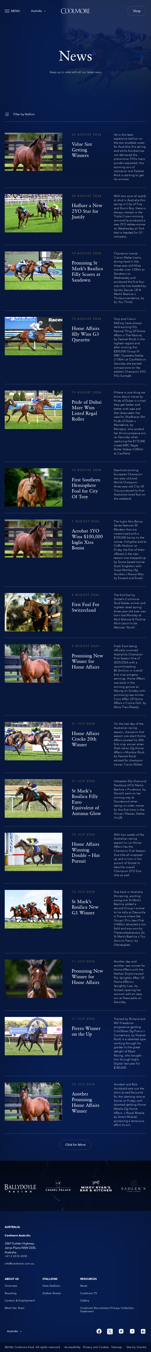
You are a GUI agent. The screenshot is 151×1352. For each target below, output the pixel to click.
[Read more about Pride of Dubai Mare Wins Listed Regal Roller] (75, 423)
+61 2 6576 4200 (16, 1256)
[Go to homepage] (75, 11)
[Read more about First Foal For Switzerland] (75, 612)
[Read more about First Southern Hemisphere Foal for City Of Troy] (75, 487)
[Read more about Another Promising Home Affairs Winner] (75, 1104)
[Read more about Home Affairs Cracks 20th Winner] (75, 744)
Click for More (75, 1145)
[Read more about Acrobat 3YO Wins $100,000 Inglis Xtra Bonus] (75, 550)
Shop (137, 11)
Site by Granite (136, 1347)
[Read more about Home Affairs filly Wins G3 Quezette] (75, 347)
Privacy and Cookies (96, 1347)
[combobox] (38, 11)
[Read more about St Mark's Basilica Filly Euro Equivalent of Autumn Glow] (75, 799)
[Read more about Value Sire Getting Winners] (75, 157)
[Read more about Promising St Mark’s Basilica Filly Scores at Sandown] (75, 277)
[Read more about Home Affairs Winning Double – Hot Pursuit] (75, 855)
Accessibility (72, 1347)
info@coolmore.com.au (19, 1263)
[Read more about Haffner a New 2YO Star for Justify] (75, 216)
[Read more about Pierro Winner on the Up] (75, 1043)
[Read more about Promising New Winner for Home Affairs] (75, 676)
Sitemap (116, 1347)
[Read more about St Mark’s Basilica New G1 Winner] (75, 918)
